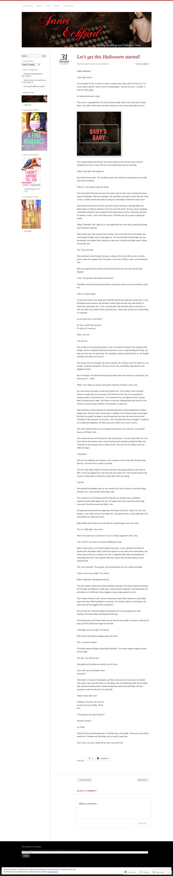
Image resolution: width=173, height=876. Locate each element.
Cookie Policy (53, 872)
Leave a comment (142, 64)
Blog (48, 6)
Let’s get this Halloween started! (34, 86)
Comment (142, 823)
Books (56, 6)
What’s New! (28, 6)
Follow (26, 856)
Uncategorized (103, 64)
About (39, 6)
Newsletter (68, 6)
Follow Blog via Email (32, 847)
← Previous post (85, 780)
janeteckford (90, 64)
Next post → (142, 780)
